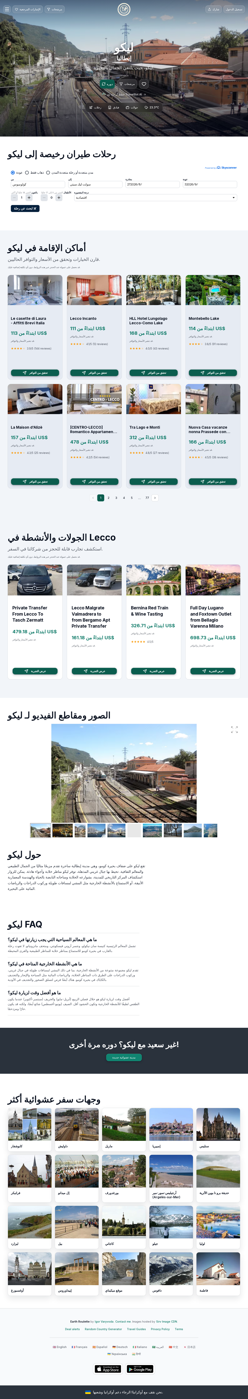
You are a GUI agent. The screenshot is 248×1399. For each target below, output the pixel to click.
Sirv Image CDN (166, 1321)
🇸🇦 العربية (158, 1347)
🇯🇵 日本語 (189, 1347)
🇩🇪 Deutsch (120, 1347)
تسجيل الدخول (234, 9)
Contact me (123, 1321)
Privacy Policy (160, 1329)
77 (147, 497)
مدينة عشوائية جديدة (124, 1057)
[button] (234, 729)
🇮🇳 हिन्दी (136, 1354)
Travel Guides (136, 1329)
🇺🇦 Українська (117, 1354)
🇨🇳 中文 (173, 1347)
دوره (110, 84)
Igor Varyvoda (104, 1321)
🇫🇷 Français (79, 1347)
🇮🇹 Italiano (140, 1347)
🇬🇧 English (60, 1347)
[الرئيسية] (124, 9)
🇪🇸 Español (99, 1347)
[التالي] (155, 497)
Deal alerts (72, 1329)
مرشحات (129, 84)
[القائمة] (7, 9)
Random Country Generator (103, 1329)
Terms (179, 1329)
